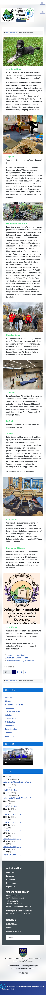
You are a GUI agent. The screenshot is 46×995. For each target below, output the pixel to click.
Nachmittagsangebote (14, 705)
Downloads (10, 880)
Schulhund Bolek (14, 69)
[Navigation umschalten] (42, 2)
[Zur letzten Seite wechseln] (25, 672)
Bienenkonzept (12, 718)
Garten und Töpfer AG (16, 223)
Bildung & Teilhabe (13, 931)
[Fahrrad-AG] (23, 496)
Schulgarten (10, 722)
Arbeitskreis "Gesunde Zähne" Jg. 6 (17, 798)
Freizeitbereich (11, 729)
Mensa (8, 701)
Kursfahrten (10, 736)
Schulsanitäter (13, 335)
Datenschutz (11, 883)
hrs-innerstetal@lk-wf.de (21, 906)
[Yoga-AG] (23, 134)
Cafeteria (8, 698)
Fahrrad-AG (11, 519)
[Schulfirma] (21, 599)
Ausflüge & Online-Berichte (17, 658)
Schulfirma (9, 725)
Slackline (10, 392)
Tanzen (9, 433)
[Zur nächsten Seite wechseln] (22, 672)
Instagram (10, 876)
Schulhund (9, 708)
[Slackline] (23, 375)
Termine (8, 733)
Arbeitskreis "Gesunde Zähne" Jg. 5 (17, 782)
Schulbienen (10, 715)
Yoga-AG (10, 156)
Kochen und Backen (15, 548)
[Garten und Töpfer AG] (23, 211)
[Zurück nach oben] (42, 990)
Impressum (10, 887)
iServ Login (10, 872)
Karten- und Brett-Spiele (16, 655)
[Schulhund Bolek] (23, 51)
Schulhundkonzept (13, 711)
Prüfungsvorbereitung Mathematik (20, 660)
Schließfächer (11, 924)
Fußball (9, 421)
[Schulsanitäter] (23, 317)
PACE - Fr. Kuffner (10, 790)
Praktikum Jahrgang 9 (12, 814)
